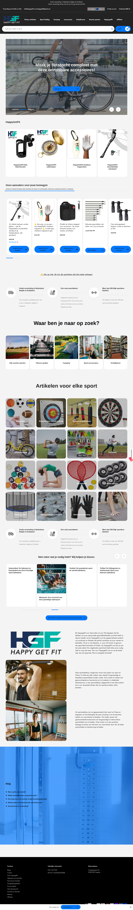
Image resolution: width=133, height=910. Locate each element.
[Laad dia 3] (31, 109)
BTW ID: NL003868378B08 (56, 873)
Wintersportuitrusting (81, 515)
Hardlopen (112, 452)
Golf (51, 452)
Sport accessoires (91, 363)
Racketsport (82, 483)
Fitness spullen (42, 363)
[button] (96, 9)
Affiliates (10, 897)
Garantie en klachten (13, 892)
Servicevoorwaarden (13, 881)
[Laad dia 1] (15, 109)
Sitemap (9, 894)
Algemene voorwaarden (14, 878)
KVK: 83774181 (52, 870)
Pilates (51, 483)
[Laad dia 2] (23, 109)
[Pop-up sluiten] (130, 907)
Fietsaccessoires (20, 452)
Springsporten (20, 515)
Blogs (9, 870)
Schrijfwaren (116, 363)
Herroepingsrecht (12, 889)
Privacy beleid (11, 886)
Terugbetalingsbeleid (13, 883)
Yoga (112, 515)
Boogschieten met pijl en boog (51, 421)
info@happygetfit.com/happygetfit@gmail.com (37, 9)
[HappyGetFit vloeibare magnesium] (82, 153)
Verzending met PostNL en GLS (12, 9)
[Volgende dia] (118, 109)
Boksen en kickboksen (82, 421)
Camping (66, 363)
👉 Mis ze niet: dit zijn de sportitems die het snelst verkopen (66, 274)
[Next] (124, 556)
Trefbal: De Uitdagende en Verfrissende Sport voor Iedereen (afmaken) (77, 570)
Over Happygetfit (12, 875)
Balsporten (20, 421)
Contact (9, 873)
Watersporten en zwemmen (51, 515)
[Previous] (117, 556)
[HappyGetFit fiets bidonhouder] (20, 153)
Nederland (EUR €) (124, 9)
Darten (112, 421)
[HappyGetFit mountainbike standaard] (112, 153)
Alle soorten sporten (17, 363)
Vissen (82, 452)
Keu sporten (20, 483)
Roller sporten (112, 483)
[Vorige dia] (111, 109)
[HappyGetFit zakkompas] (51, 153)
